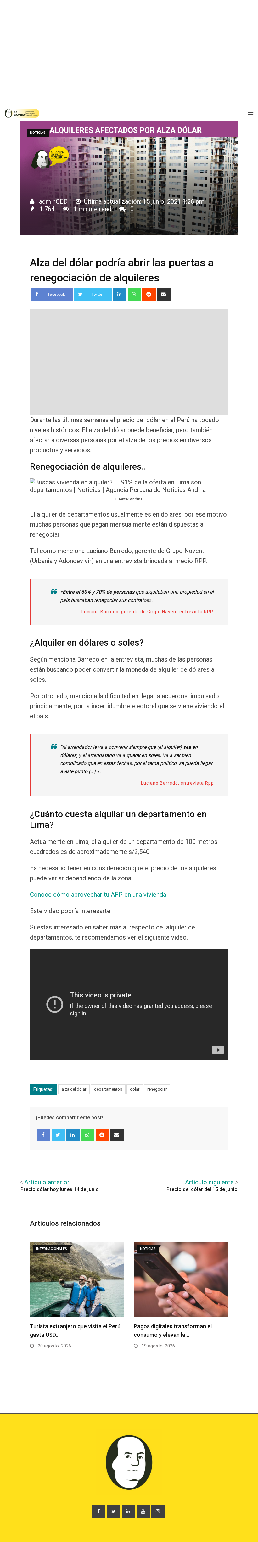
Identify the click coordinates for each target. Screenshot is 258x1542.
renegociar (157, 1089)
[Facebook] (43, 1135)
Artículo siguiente (209, 1182)
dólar (134, 1089)
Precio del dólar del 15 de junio (202, 1189)
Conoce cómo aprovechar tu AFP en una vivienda (98, 894)
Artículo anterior (47, 1182)
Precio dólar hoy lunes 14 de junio (59, 1189)
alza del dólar (74, 1089)
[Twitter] (58, 1135)
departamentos (108, 1089)
